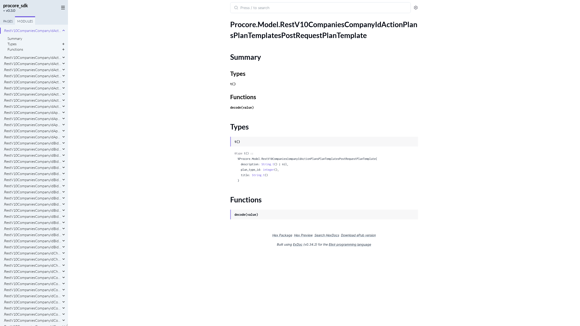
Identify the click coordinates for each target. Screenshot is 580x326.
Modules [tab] (25, 21)
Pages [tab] (8, 21)
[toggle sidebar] (62, 7)
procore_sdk (15, 5)
